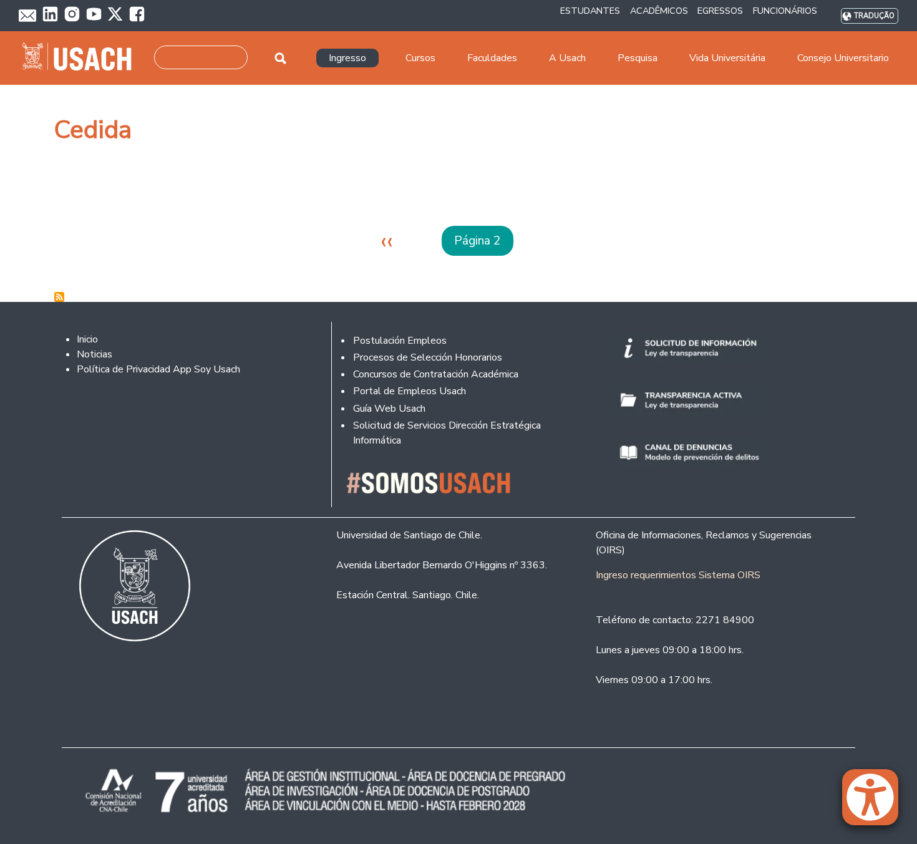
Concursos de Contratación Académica (435, 374)
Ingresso (347, 58)
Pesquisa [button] (637, 58)
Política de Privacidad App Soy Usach (158, 369)
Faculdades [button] (492, 58)
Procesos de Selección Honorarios (427, 357)
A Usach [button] (567, 58)
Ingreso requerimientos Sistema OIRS (678, 575)
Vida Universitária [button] (727, 58)
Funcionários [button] (785, 10)
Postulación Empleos (400, 340)
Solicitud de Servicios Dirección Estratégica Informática (447, 433)
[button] (876, 803)
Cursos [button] (420, 58)
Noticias (94, 354)
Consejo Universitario (843, 58)
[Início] (82, 58)
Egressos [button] (720, 10)
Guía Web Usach (389, 408)
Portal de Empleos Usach (409, 391)
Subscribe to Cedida (59, 297)
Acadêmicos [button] (659, 10)
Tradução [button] (874, 16)
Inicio (87, 339)
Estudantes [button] (590, 10)
